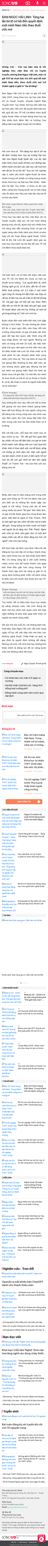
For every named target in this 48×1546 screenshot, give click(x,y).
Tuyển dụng (22, 1542)
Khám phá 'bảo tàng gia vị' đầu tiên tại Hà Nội (22, 975)
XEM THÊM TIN (24, 802)
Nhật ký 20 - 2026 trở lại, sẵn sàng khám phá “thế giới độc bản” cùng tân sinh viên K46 (35, 997)
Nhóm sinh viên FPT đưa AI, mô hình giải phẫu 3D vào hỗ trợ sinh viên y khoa (31, 1029)
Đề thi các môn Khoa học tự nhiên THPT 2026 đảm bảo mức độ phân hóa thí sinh (34, 762)
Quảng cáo (33, 1542)
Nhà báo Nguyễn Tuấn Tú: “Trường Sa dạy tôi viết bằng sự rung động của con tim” (31, 1378)
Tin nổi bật (28, 749)
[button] (21, 983)
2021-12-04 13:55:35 (9, 36)
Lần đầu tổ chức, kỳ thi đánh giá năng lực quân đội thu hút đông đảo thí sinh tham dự (31, 1437)
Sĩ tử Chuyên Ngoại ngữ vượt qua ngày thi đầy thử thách (24, 1482)
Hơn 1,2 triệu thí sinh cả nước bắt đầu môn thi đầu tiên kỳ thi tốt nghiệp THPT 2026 (31, 1141)
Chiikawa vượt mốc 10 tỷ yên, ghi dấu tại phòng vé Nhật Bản (31, 1293)
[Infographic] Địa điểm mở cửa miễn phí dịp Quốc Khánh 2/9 (31, 902)
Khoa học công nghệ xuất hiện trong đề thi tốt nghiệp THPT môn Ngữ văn (23, 1478)
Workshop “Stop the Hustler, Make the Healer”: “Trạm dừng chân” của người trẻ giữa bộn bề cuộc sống (24, 1397)
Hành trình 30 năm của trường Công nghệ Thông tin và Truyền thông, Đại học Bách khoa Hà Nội (35, 1185)
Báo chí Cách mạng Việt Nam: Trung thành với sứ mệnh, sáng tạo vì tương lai (34, 740)
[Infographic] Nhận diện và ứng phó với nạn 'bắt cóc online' (24, 1330)
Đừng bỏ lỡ (8, 728)
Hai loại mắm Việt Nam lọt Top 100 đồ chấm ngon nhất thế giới (31, 1217)
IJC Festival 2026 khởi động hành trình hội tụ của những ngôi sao (30, 1012)
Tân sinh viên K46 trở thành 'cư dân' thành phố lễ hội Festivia (32, 1067)
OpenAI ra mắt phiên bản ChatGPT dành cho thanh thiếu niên (22, 1283)
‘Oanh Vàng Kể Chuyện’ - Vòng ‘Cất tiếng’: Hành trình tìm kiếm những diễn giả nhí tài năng (32, 835)
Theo (7, 664)
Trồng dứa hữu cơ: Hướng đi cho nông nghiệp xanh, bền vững (31, 1363)
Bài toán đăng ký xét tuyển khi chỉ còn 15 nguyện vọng (22, 1426)
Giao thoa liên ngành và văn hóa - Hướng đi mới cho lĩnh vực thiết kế (30, 1248)
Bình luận (7, 706)
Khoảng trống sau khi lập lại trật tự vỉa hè (21, 1404)
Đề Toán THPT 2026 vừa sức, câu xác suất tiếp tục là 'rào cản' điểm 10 (24, 1474)
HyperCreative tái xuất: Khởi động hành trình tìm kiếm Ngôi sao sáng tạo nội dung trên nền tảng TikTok (35, 817)
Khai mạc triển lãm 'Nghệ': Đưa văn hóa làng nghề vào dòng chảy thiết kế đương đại (23, 1352)
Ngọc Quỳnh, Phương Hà (35, 663)
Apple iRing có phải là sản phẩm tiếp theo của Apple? (30, 1234)
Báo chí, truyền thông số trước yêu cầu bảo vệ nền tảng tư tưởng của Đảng (24, 1326)
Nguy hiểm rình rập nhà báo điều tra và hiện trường (30, 1203)
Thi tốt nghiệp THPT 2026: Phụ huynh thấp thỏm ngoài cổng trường (35, 784)
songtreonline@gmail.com (17, 1507)
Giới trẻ (5, 10)
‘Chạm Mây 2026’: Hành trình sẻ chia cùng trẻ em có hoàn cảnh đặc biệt (31, 1047)
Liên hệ (13, 1542)
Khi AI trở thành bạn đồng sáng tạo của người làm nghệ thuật (32, 885)
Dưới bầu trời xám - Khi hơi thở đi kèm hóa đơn (24, 1400)
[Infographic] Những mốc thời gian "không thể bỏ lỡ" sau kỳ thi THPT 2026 (31, 1458)
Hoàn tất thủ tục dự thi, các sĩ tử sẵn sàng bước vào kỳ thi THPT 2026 (31, 1161)
